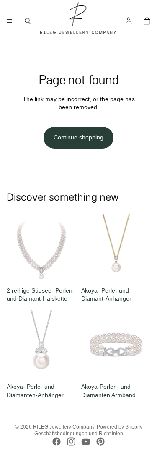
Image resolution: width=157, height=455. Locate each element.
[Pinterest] (100, 442)
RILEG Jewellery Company (63, 427)
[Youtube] (86, 442)
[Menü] (9, 21)
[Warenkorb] (147, 21)
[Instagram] (71, 442)
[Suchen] (27, 21)
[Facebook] (56, 442)
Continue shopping (78, 137)
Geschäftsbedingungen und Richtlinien (78, 434)
